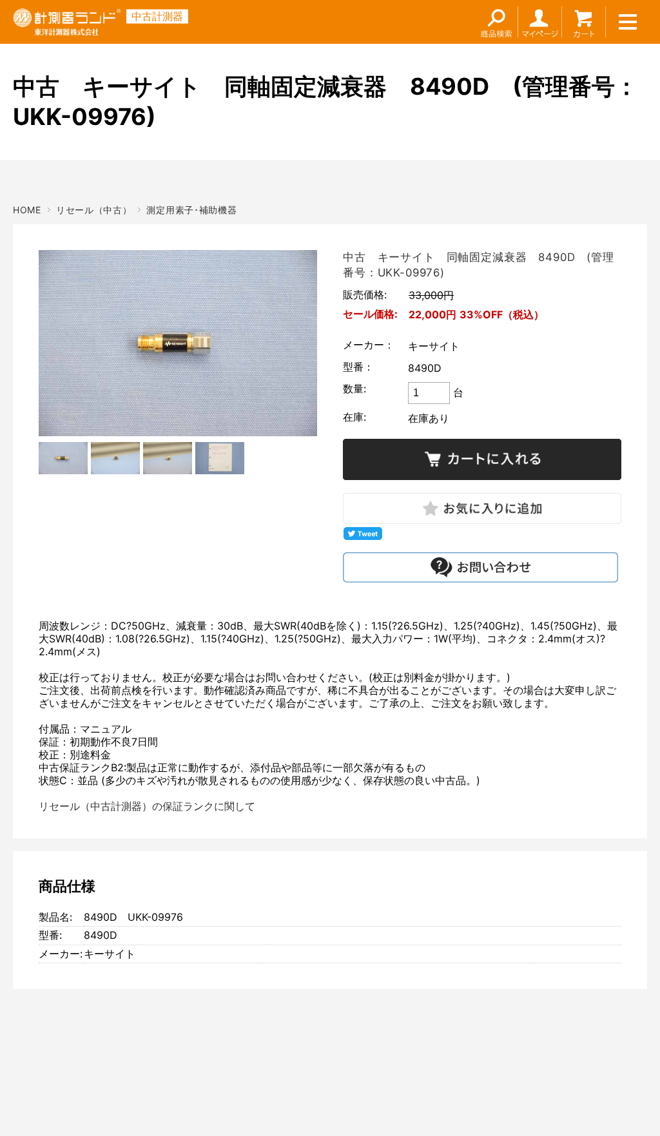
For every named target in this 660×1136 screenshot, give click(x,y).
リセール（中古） (94, 209)
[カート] (584, 22)
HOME (27, 209)
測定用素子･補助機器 (191, 209)
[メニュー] (627, 22)
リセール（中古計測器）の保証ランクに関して (147, 806)
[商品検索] (496, 22)
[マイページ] (540, 22)
